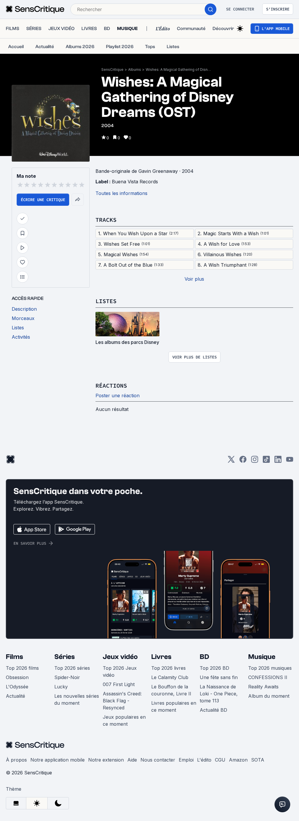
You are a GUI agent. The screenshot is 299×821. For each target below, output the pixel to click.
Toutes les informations (121, 193)
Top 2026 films (22, 668)
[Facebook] (242, 461)
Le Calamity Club (169, 677)
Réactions (111, 385)
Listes (106, 301)
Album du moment (268, 696)
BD (204, 657)
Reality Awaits (263, 687)
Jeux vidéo (120, 657)
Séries (64, 657)
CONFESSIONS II (267, 677)
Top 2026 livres (168, 668)
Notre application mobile (57, 760)
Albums (134, 69)
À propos (16, 760)
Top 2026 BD (214, 668)
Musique (261, 657)
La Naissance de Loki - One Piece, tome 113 (219, 694)
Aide (132, 760)
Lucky (61, 687)
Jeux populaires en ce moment (124, 720)
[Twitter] (231, 461)
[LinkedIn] (277, 461)
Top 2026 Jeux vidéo (120, 671)
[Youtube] (289, 461)
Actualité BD (213, 710)
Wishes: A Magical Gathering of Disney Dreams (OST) (179, 69)
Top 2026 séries (72, 668)
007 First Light (119, 684)
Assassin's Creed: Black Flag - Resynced (122, 701)
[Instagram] (254, 461)
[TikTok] (266, 461)
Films (14, 657)
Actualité (15, 696)
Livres (161, 657)
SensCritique (112, 69)
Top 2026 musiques (270, 668)
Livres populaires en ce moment (173, 706)
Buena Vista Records (135, 181)
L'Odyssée (17, 687)
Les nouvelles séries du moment (76, 699)
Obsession (17, 677)
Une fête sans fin (219, 677)
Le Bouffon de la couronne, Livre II (171, 690)
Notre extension (106, 760)
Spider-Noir (67, 677)
